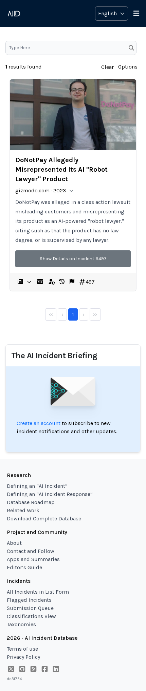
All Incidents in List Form (38, 592)
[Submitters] (52, 281)
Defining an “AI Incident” (37, 486)
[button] (62, 281)
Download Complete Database (44, 518)
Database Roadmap (31, 502)
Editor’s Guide (24, 567)
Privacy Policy (23, 657)
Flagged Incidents (29, 600)
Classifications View (31, 616)
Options (128, 66)
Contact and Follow (30, 551)
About (14, 543)
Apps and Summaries (33, 559)
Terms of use (22, 649)
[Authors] (40, 281)
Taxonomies (21, 624)
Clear (107, 67)
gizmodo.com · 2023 (40, 190)
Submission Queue (30, 608)
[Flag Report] (72, 281)
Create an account (38, 423)
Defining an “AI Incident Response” (50, 494)
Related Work (23, 510)
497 (90, 282)
